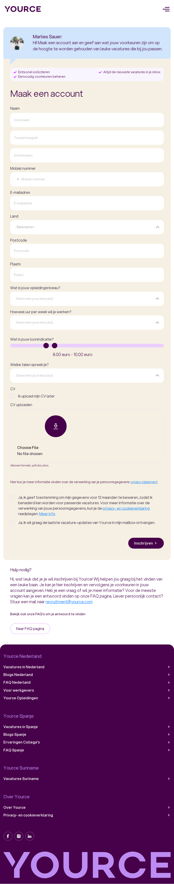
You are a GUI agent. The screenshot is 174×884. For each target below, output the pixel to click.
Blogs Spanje (14, 734)
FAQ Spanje (13, 750)
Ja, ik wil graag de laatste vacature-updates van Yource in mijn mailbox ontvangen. (86, 522)
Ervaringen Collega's (21, 742)
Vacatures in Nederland (23, 666)
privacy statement (144, 482)
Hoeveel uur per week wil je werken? (40, 311)
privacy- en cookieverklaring (126, 508)
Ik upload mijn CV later (36, 396)
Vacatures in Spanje (20, 726)
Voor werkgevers (18, 690)
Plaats (15, 264)
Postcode (18, 240)
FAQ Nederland (17, 682)
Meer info (47, 513)
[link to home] (23, 9)
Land (14, 216)
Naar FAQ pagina (30, 628)
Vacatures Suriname (21, 778)
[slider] (46, 345)
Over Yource (14, 807)
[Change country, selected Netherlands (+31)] (15, 179)
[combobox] (87, 227)
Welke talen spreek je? (29, 364)
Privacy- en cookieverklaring (28, 815)
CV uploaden (21, 404)
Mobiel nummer (23, 168)
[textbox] (25, 227)
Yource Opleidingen (20, 697)
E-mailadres (20, 192)
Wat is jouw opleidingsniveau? (35, 287)
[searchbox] (83, 298)
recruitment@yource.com (69, 602)
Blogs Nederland (18, 674)
